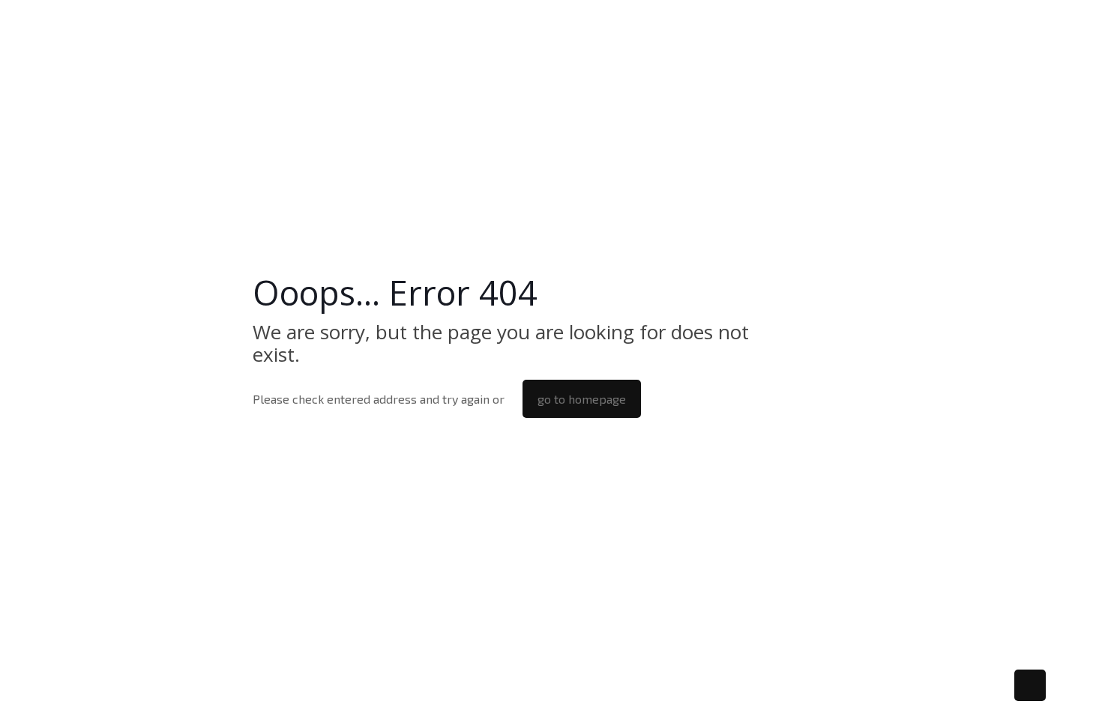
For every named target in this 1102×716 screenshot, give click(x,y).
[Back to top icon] (1030, 685)
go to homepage (582, 399)
